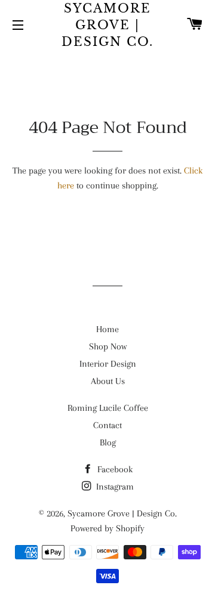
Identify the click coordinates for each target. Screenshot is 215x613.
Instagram (114, 486)
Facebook (114, 469)
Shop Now (108, 346)
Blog (108, 442)
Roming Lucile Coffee (107, 408)
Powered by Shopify (107, 528)
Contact (107, 425)
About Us (108, 381)
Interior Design (107, 363)
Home (107, 329)
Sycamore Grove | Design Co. (107, 25)
